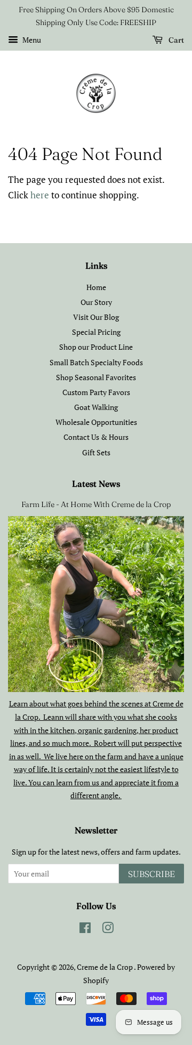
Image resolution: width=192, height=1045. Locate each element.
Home (96, 287)
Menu (31, 40)
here (39, 195)
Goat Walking (96, 407)
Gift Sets (96, 452)
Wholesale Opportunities (96, 422)
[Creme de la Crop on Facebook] (85, 930)
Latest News (96, 483)
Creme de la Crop (105, 967)
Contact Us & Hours (96, 437)
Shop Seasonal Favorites (96, 377)
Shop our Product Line (96, 347)
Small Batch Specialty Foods (96, 362)
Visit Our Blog (96, 317)
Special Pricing (96, 332)
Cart (175, 40)
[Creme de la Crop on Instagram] (108, 930)
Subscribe (151, 874)
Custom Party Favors (96, 392)
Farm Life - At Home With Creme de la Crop (96, 504)
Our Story (96, 302)
